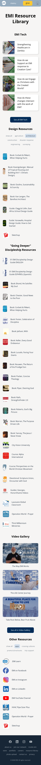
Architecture (30, 136)
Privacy (32, 754)
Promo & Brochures (14, 650)
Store (5, 751)
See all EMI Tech (20, 119)
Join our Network (20, 747)
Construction (12, 140)
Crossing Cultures (28, 646)
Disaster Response (26, 140)
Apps (17, 646)
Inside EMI (32, 747)
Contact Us (23, 754)
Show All (9, 136)
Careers (21, 751)
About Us (8, 747)
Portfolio (12, 751)
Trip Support (29, 650)
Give (28, 3)
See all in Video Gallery (20, 630)
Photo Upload (11, 754)
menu (13, 3)
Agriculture (19, 136)
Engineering (15, 144)
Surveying (26, 144)
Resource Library (32, 751)
